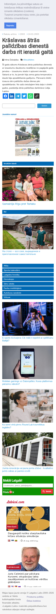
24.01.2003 (33, 34)
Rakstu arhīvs (10, 34)
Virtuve (7, 297)
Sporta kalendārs (12, 270)
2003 (22, 34)
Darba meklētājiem (13, 288)
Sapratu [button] (10, 25)
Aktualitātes (28, 60)
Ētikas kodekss (34, 601)
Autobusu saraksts (12, 293)
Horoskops (9, 279)
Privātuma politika (35, 597)
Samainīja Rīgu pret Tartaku (19, 203)
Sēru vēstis (9, 284)
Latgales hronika (11, 275)
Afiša (6, 265)
